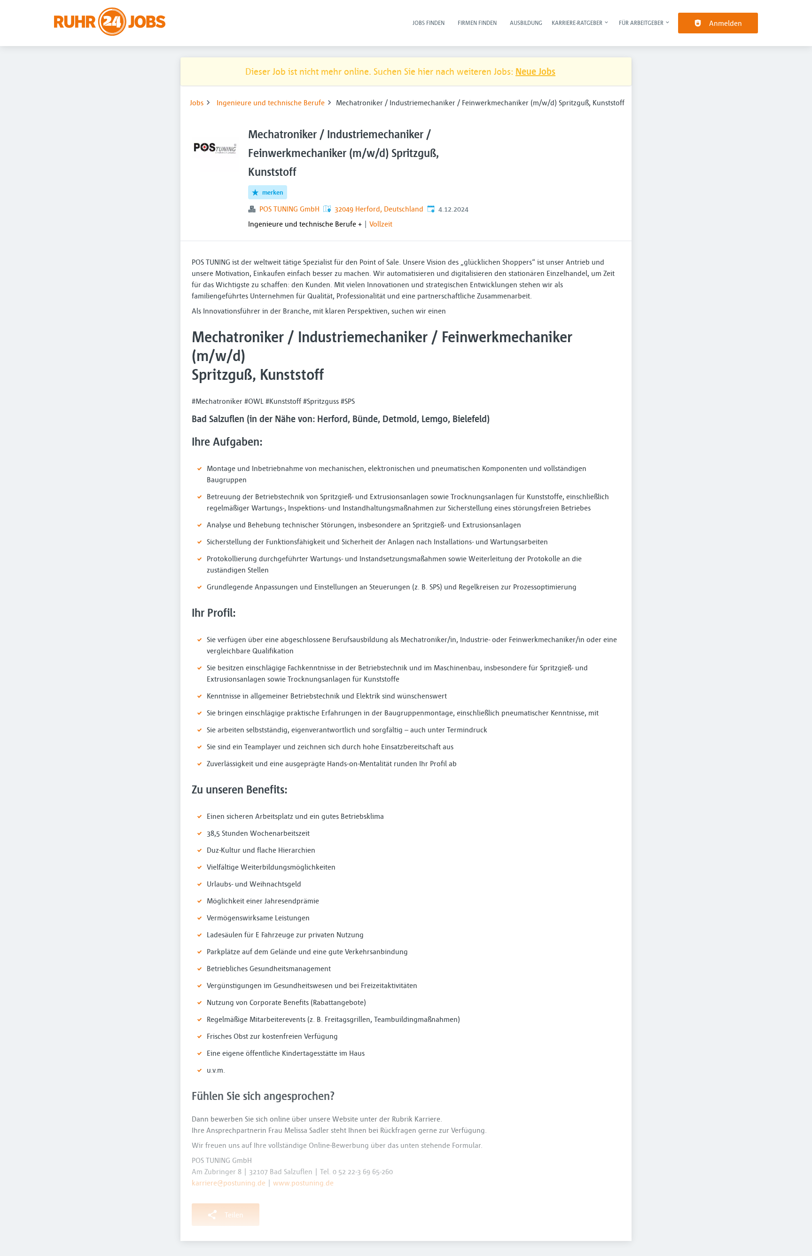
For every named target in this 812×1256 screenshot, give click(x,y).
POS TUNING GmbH (289, 208)
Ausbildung (526, 22)
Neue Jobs (535, 71)
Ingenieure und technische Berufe (271, 102)
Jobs (196, 102)
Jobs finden (429, 22)
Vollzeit (380, 223)
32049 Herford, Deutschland (379, 208)
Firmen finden (477, 22)
